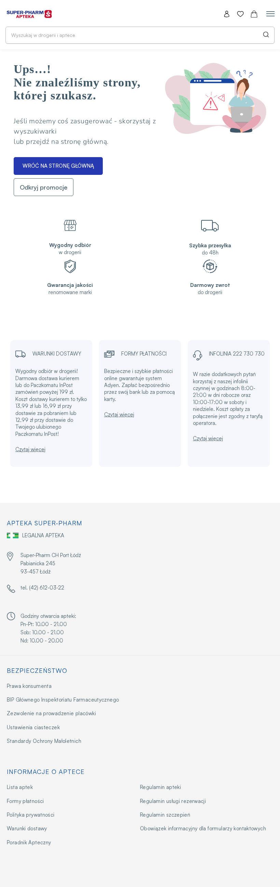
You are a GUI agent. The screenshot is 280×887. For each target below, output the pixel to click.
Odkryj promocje (43, 187)
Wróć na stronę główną (58, 166)
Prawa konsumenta (29, 686)
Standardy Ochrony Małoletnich (44, 741)
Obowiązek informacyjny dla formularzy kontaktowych (203, 828)
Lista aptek (20, 787)
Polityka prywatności (31, 815)
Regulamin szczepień (165, 815)
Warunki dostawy (27, 828)
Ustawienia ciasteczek (33, 727)
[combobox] (140, 35)
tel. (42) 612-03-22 (42, 587)
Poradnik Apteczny (29, 842)
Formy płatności (25, 801)
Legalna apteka (43, 535)
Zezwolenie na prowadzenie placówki (51, 713)
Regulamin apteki (160, 787)
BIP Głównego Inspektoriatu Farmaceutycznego (63, 699)
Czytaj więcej (30, 449)
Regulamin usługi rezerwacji (173, 801)
